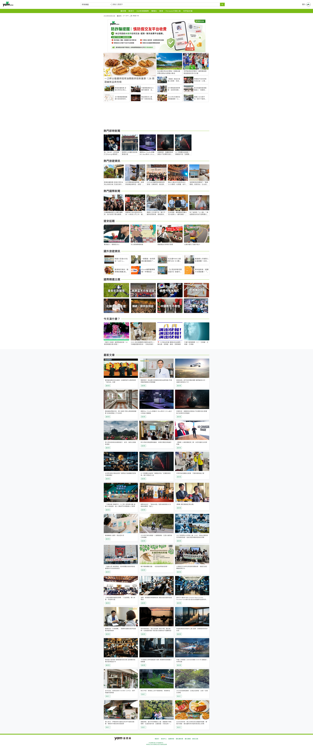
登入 (304, 4)
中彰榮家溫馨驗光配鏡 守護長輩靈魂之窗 (190, 473)
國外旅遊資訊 (112, 251)
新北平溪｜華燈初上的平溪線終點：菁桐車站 (155, 691)
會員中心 (164, 739)
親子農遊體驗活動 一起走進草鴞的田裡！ (155, 566)
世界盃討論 (188, 11)
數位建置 (188, 739)
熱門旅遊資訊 (112, 161)
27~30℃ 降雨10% (131, 16)
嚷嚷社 (154, 11)
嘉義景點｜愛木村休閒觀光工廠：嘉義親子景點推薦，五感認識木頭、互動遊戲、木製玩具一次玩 (156, 724)
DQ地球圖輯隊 (143, 11)
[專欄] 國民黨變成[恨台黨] (185, 504)
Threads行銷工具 (173, 11)
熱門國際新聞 (112, 191)
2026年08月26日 (109, 16)
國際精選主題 (112, 279)
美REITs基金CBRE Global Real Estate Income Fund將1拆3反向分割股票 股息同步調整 (192, 599)
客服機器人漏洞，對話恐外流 (114, 535)
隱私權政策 (179, 739)
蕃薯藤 (8, 4)
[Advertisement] (152, 115)
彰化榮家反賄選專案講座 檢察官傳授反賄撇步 (156, 442)
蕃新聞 (123, 11)
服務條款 (171, 739)
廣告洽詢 (195, 739)
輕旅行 (131, 11)
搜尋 (161, 11)
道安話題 (109, 221)
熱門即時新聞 (112, 131)
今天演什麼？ (112, 319)
